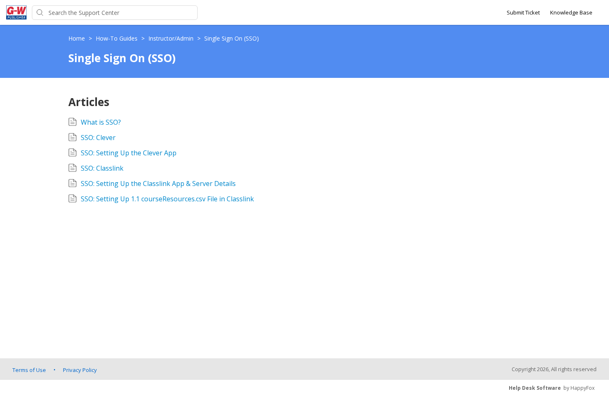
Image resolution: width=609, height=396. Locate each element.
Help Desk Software (535, 387)
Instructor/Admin (171, 38)
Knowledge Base (571, 12)
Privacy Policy (80, 370)
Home (77, 38)
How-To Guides (117, 38)
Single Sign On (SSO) (231, 38)
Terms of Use (29, 370)
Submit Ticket (523, 12)
